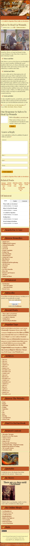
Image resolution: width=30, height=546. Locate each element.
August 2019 (5, 364)
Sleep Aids (5, 271)
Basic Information (8, 285)
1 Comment (14, 210)
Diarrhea (14, 332)
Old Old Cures (10, 105)
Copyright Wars (6, 417)
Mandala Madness (7, 516)
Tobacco (16, 106)
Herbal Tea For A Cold (9, 184)
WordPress (9, 544)
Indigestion (9, 339)
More (3, 414)
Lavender (9, 341)
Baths (2, 328)
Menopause (20, 343)
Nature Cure (5, 260)
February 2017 (6, 390)
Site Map (4, 416)
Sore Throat (23, 350)
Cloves (17, 330)
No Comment (15, 206)
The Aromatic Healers (8, 448)
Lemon (14, 341)
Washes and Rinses (7, 276)
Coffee (21, 330)
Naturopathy (11, 345)
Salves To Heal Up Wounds (10, 208)
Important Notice (8, 287)
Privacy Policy (6, 419)
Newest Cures (6, 289)
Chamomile (5, 330)
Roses (21, 347)
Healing (4, 407)
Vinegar (10, 352)
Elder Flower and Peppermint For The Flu (21, 186)
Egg (23, 332)
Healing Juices (6, 217)
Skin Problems (5, 350)
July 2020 (4, 361)
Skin (25, 347)
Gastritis (3, 336)
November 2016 (6, 394)
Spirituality (5, 405)
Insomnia (23, 339)
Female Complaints (7, 250)
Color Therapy (6, 439)
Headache (23, 337)
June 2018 (4, 375)
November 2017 (6, 378)
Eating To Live (6, 441)
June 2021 (4, 359)
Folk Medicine (6, 284)
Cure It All (5, 248)
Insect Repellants (6, 254)
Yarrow (22, 352)
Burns (17, 328)
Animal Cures (5, 242)
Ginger (7, 337)
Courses (10, 538)
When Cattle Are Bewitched (21, 21)
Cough (9, 332)
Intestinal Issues (6, 255)
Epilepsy (3, 334)
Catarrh (21, 328)
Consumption (4, 332)
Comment (4, 139)
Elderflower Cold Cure (16, 184)
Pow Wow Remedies (19, 105)
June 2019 (4, 366)
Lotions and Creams (7, 257)
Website (3, 165)
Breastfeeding (8, 328)
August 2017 (5, 383)
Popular (15, 201)
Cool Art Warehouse (7, 523)
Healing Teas (5, 252)
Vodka (13, 352)
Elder (6, 106)
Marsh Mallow (7, 343)
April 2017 (5, 389)
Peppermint (6, 347)
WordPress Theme (16, 544)
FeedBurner (18, 306)
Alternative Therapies (8, 434)
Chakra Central (6, 438)
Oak (9, 106)
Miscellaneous (6, 259)
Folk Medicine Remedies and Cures (15, 8)
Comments (24, 201)
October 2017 (5, 380)
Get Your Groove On (7, 513)
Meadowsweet (15, 343)
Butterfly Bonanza (7, 521)
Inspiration (5, 409)
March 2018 (5, 377)
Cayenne (25, 328)
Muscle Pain (4, 345)
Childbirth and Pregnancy (9, 243)
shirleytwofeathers (21, 27)
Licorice (25, 341)
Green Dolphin (6, 520)
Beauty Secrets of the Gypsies (10, 436)
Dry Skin (19, 332)
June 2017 (4, 385)
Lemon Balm (19, 341)
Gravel (11, 336)
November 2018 (6, 371)
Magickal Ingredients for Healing (10, 446)
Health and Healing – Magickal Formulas (12, 444)
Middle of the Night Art (8, 518)
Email (3, 160)
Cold (24, 330)
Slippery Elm (14, 350)
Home (4, 402)
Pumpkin (17, 347)
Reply (12, 126)
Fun (3, 412)
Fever (18, 334)
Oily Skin (20, 345)
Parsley (11, 106)
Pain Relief (5, 266)
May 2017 (4, 387)
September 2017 (6, 382)
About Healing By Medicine (10, 221)
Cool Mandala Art (7, 511)
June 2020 (4, 363)
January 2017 (5, 392)
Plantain (13, 347)
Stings (2, 352)
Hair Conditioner (16, 336)
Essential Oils (9, 334)
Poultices (4, 267)
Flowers (22, 334)
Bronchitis (14, 328)
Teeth (5, 352)
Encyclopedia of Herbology (9, 443)
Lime (2, 343)
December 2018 (6, 370)
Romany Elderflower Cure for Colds (4, 186)
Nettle (16, 345)
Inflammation (16, 339)
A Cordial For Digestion (8, 21)
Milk (24, 343)
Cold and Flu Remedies (8, 245)
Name (3, 155)
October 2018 (5, 373)
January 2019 (5, 368)
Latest (5, 200)
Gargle (26, 334)
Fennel (14, 334)
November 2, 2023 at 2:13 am (21, 117)
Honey (3, 339)
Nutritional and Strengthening (10, 262)
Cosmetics (5, 247)
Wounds (20, 106)
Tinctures (4, 274)
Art (3, 410)
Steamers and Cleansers (8, 273)
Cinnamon (12, 330)
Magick (4, 404)
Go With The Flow (7, 514)
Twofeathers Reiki (7, 450)
